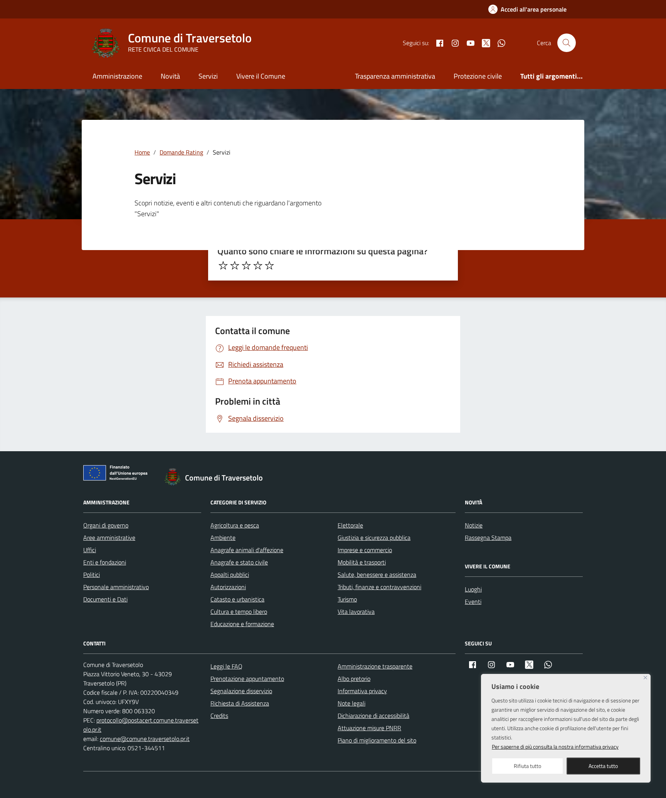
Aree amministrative (109, 537)
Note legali (351, 703)
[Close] (645, 677)
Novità (170, 76)
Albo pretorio (354, 678)
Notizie (474, 525)
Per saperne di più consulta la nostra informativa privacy (555, 747)
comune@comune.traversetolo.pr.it (145, 738)
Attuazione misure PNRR (369, 727)
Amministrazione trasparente (375, 666)
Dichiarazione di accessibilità (373, 715)
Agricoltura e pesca (234, 525)
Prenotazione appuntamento (247, 678)
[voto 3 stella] (246, 265)
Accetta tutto (603, 766)
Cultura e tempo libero (238, 611)
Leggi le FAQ (226, 666)
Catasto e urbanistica (237, 599)
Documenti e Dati (105, 599)
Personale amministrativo (116, 586)
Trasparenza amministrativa (395, 76)
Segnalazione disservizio (241, 691)
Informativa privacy (362, 691)
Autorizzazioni (228, 586)
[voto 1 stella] (223, 265)
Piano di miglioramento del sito (377, 740)
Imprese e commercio (365, 549)
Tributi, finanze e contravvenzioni (379, 586)
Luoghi (473, 589)
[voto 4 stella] (258, 265)
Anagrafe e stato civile (239, 562)
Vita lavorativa (356, 611)
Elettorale (350, 525)
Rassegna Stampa (488, 537)
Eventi (473, 601)
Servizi (208, 76)
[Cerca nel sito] (566, 43)
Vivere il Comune (260, 76)
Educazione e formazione (242, 623)
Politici (91, 574)
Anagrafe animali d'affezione (246, 549)
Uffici (89, 549)
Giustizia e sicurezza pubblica (374, 537)
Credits (219, 715)
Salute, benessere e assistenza (377, 574)
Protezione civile (478, 76)
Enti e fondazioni (104, 562)
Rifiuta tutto (527, 766)
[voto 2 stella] (234, 265)
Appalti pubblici (229, 574)
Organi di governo (105, 525)
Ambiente (222, 537)
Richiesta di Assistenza (239, 703)
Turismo (347, 599)
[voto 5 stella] (269, 265)
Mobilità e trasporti (362, 562)
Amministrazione (117, 76)
